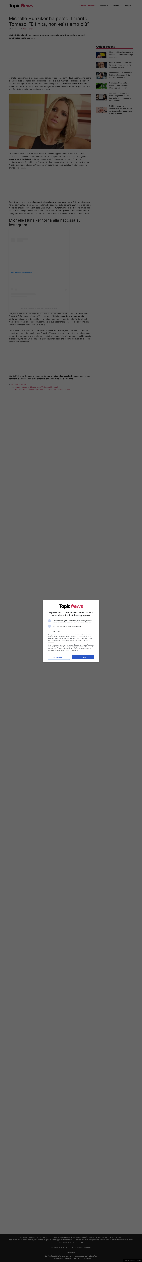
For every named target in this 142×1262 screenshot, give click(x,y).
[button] (71, 631)
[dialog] (71, 631)
